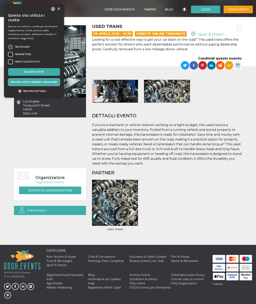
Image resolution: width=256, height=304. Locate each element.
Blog (169, 9)
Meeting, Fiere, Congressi (106, 261)
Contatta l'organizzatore (50, 190)
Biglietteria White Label (104, 287)
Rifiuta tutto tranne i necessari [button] (34, 82)
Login (205, 9)
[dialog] (34, 51)
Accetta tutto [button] (34, 72)
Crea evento (238, 9)
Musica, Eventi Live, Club (146, 261)
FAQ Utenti (137, 283)
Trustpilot (218, 284)
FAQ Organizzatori (184, 283)
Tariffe (150, 9)
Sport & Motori (210, 34)
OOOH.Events (21, 272)
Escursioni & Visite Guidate (147, 257)
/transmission (37, 210)
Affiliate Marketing (59, 287)
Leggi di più (27, 38)
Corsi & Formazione (101, 257)
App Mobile (54, 283)
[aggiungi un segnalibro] (239, 28)
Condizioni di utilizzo (143, 279)
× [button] (58, 8)
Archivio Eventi (139, 275)
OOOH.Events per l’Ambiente (150, 287)
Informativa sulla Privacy (188, 275)
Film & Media (180, 257)
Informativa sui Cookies (104, 279)
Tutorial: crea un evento (187, 279)
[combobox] (53, 9)
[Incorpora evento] (229, 65)
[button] (34, 91)
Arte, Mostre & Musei (61, 257)
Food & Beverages (59, 261)
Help (91, 283)
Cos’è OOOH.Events (119, 9)
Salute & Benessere (184, 261)
